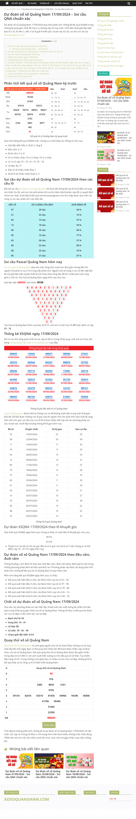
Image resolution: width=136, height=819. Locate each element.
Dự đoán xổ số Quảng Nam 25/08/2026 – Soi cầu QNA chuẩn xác (48, 774)
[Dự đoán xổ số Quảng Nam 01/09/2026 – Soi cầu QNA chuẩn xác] (18, 754)
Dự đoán (17, 9)
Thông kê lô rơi (104, 38)
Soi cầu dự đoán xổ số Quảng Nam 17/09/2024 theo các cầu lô (34, 51)
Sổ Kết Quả (17, 3)
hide (54, 41)
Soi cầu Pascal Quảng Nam (110, 52)
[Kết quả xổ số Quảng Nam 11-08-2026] (106, 202)
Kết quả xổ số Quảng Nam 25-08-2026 (123, 178)
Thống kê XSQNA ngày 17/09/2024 (22, 57)
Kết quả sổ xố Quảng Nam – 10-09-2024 (28, 49)
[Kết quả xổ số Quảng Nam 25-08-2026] (106, 175)
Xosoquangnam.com (14, 34)
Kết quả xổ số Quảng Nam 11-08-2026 (123, 204)
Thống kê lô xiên (105, 43)
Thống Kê (44, 3)
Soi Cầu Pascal (61, 3)
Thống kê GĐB (104, 25)
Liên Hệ (112, 798)
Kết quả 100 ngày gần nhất (110, 20)
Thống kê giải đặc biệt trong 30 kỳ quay (24, 60)
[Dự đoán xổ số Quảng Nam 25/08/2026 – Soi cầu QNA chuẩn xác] (48, 754)
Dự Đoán (32, 3)
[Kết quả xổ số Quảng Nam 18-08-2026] (106, 188)
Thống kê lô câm (105, 29)
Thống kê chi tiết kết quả (109, 56)
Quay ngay (49, 724)
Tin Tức (89, 3)
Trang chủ (8, 9)
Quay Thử (77, 3)
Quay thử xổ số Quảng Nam (19, 76)
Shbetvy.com (33, 817)
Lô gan (13, 413)
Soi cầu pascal (17, 267)
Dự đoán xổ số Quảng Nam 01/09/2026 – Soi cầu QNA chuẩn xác (17, 774)
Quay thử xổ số (18, 645)
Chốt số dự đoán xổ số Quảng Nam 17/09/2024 (27, 73)
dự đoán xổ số (32, 188)
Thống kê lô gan (105, 34)
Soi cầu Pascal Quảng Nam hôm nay (23, 54)
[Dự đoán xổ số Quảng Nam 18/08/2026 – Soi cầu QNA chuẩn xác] (79, 754)
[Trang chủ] (7, 3)
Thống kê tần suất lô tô (108, 61)
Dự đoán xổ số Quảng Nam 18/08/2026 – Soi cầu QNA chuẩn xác (78, 774)
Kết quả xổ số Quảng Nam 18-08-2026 (123, 191)
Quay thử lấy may (106, 47)
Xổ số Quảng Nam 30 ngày (110, 65)
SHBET (3, 810)
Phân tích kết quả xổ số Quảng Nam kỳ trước (26, 46)
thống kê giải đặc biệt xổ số (29, 342)
